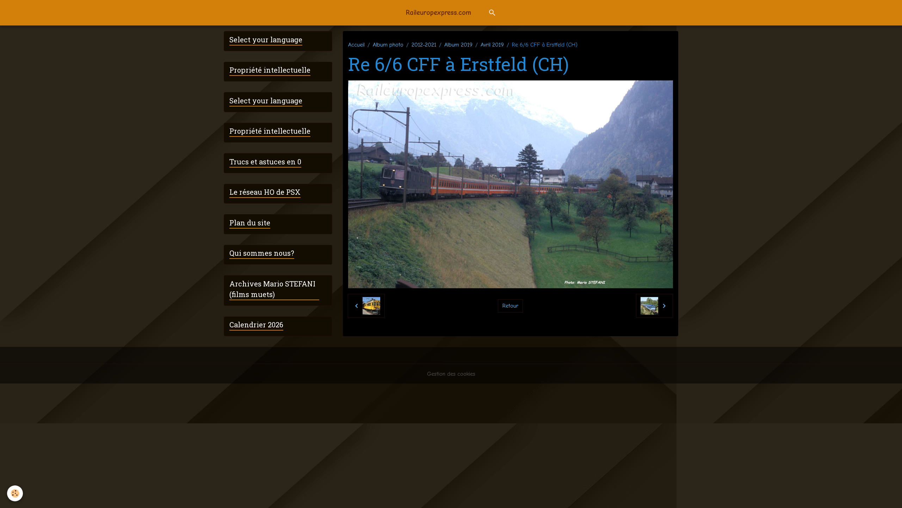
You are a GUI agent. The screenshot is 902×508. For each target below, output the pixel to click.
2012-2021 (424, 45)
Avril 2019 (492, 45)
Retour (510, 306)
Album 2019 (458, 45)
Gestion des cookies (451, 374)
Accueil (356, 45)
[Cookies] (15, 493)
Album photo (388, 45)
